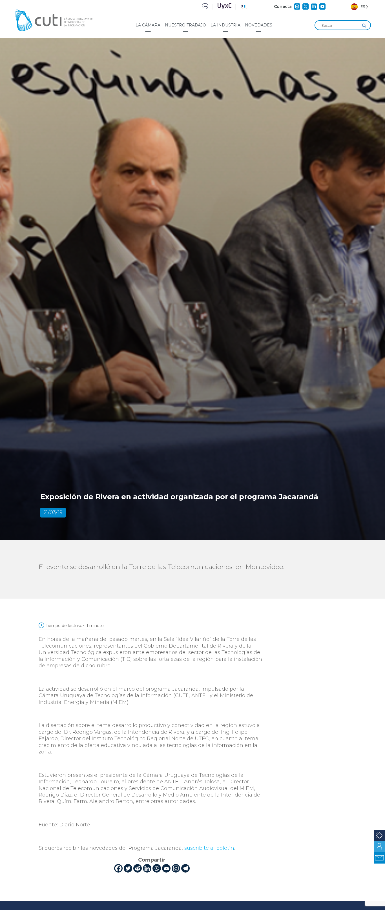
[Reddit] (137, 868)
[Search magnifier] (364, 25)
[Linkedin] (147, 868)
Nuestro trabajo (185, 25)
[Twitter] (128, 868)
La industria (225, 25)
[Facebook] (118, 868)
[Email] (166, 868)
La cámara (148, 25)
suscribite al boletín (209, 848)
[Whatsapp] (156, 868)
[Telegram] (185, 868)
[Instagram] (176, 868)
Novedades (258, 25)
